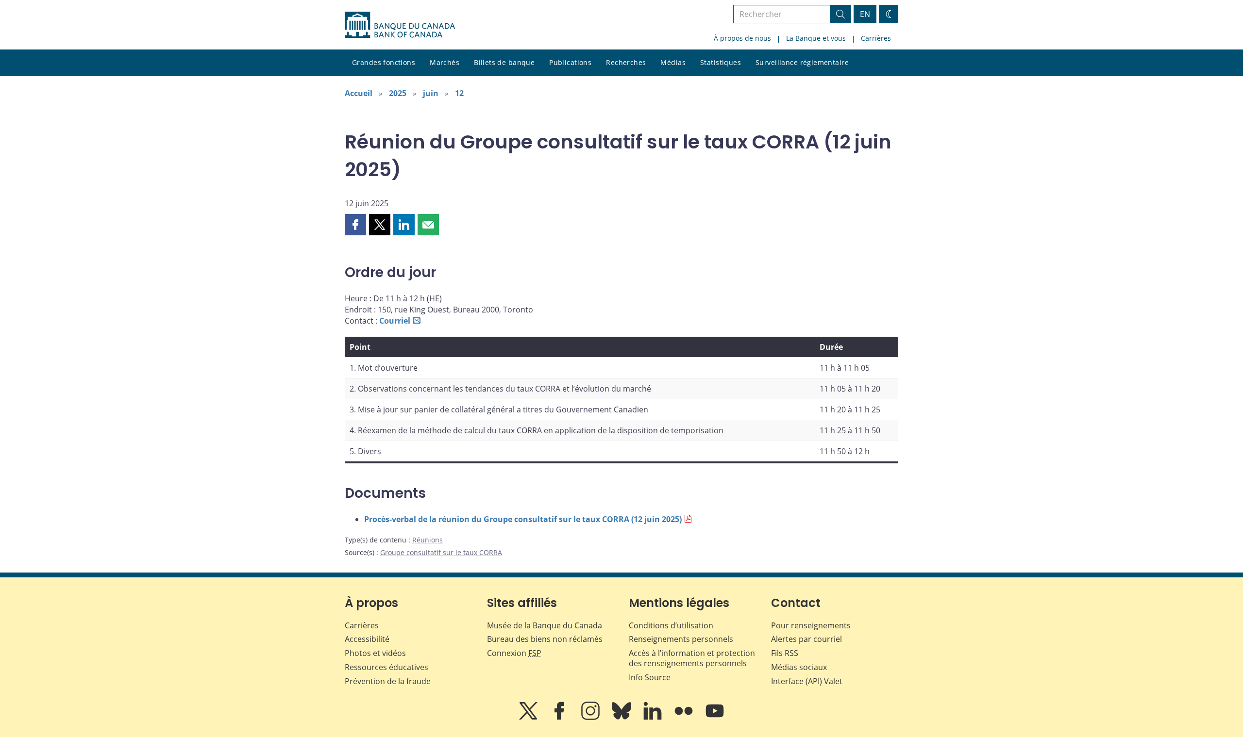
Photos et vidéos (375, 653)
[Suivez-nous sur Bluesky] (622, 717)
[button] (355, 224)
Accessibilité (367, 639)
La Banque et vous (816, 38)
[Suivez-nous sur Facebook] (560, 717)
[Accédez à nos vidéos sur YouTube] (714, 717)
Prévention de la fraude (388, 681)
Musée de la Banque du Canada (544, 625)
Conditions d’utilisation (671, 625)
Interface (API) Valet (806, 681)
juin (430, 93)
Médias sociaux (799, 667)
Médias (673, 62)
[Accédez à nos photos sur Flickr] (684, 717)
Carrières (876, 38)
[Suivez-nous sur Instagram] (591, 717)
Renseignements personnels (681, 639)
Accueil (358, 93)
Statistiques (720, 62)
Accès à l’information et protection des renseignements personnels (692, 658)
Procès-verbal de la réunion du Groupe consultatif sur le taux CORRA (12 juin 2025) (523, 519)
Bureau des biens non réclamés (545, 639)
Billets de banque (504, 62)
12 (459, 93)
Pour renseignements (811, 625)
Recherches (626, 62)
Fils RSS (784, 653)
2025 (397, 93)
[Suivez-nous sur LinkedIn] (653, 717)
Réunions (427, 539)
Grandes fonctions (383, 62)
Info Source (650, 677)
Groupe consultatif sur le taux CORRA (441, 552)
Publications (570, 62)
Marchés (444, 62)
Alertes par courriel (806, 639)
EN (865, 14)
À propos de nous (742, 38)
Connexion (514, 653)
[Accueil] (400, 25)
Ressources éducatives (386, 667)
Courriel (394, 320)
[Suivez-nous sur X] (529, 717)
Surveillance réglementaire (802, 62)
